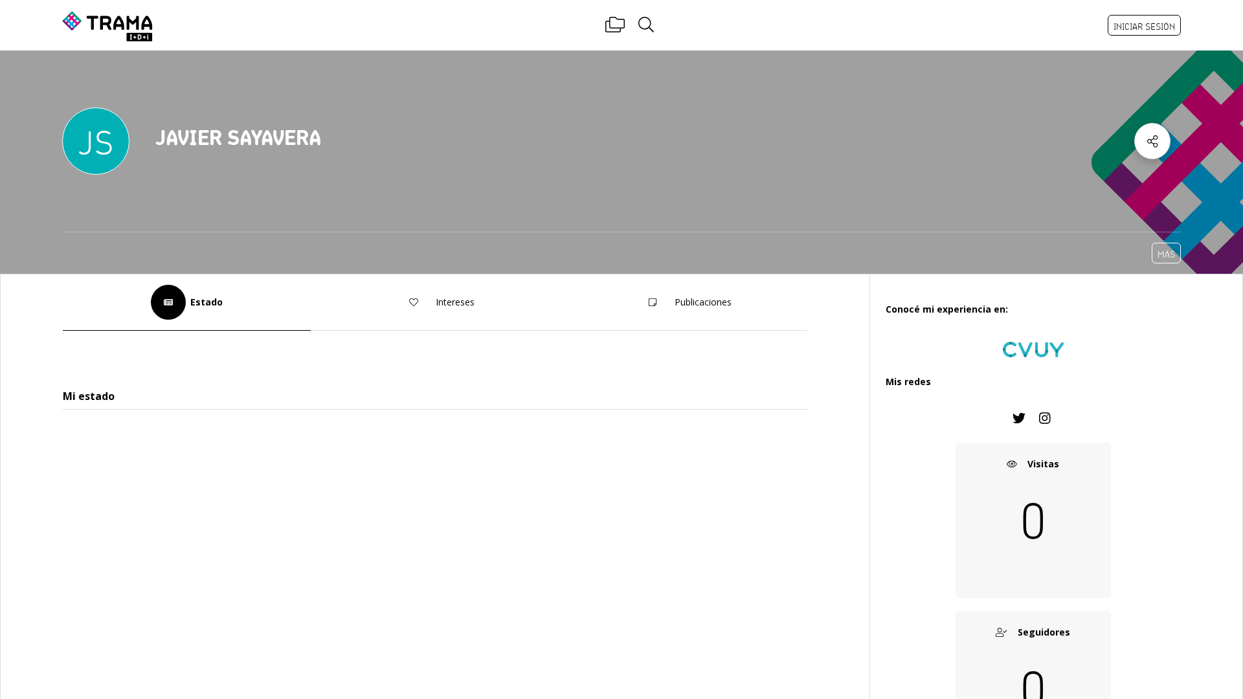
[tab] (187, 302)
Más (1166, 254)
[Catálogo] (615, 25)
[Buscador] (646, 25)
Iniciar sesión (1144, 26)
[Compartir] (1152, 141)
